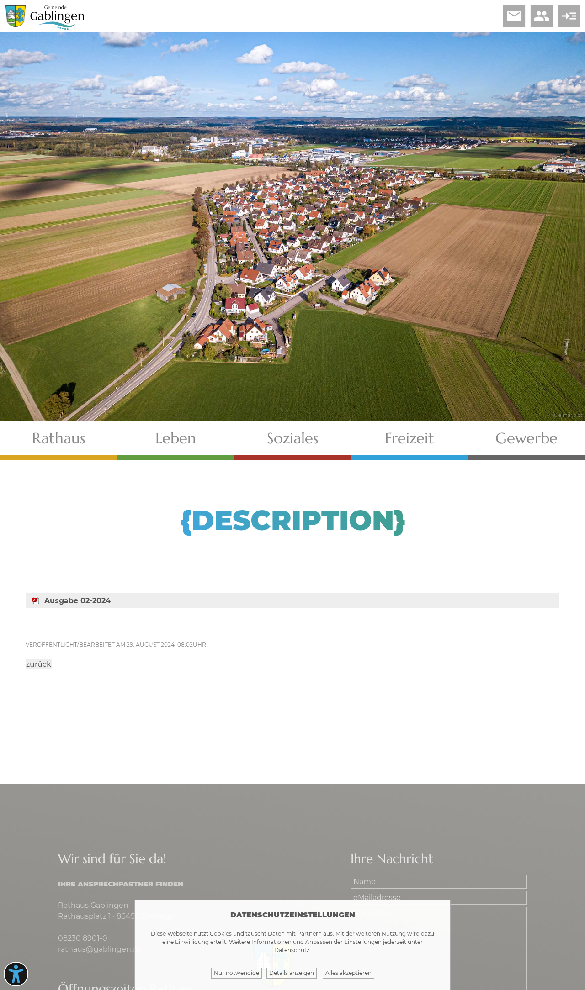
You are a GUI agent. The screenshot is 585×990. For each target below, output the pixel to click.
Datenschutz (291, 950)
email (514, 16)
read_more (569, 16)
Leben (175, 438)
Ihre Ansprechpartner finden (120, 883)
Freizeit (409, 438)
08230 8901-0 (82, 938)
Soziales (293, 438)
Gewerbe (526, 438)
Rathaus (58, 438)
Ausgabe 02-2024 (77, 600)
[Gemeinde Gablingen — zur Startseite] (57, 28)
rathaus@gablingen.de (100, 949)
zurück (38, 664)
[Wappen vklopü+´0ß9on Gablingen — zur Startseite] (15, 24)
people (541, 16)
